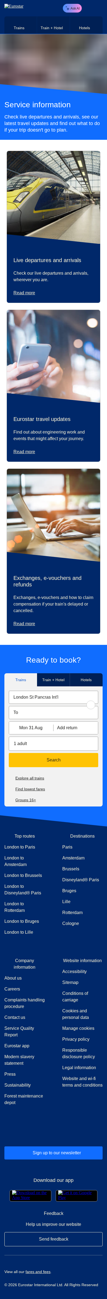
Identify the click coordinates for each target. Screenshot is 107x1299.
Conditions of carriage (75, 996)
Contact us (14, 1017)
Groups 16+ (25, 800)
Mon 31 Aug (31, 727)
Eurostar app (16, 1045)
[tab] (20, 25)
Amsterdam (73, 858)
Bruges (69, 890)
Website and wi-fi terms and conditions (82, 1081)
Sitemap (70, 982)
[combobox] (53, 697)
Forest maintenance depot (23, 1099)
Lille (66, 901)
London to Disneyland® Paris (22, 889)
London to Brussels (23, 875)
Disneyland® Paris (80, 879)
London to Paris (19, 847)
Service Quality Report (19, 1031)
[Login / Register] (88, 8)
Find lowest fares (30, 789)
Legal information (79, 1067)
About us (13, 978)
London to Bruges (21, 921)
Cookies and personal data (75, 1014)
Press (24, 1074)
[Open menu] (98, 8)
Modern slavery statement (19, 1060)
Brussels (70, 869)
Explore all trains (29, 778)
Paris (67, 847)
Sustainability (17, 1085)
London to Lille (18, 932)
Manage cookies (78, 1028)
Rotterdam (72, 912)
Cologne (70, 923)
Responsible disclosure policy (78, 1053)
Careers (12, 989)
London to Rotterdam (14, 907)
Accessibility (74, 971)
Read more (24, 292)
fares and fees (38, 1272)
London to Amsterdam (15, 861)
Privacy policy (75, 1039)
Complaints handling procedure (24, 1003)
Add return (67, 727)
